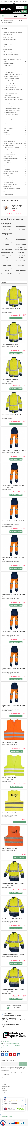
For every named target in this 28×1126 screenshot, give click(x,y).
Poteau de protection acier (7, 249)
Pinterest (14, 1054)
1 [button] (5, 213)
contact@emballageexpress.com (12, 1043)
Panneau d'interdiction (21, 260)
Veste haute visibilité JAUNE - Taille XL (13, 954)
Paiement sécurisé (6, 1086)
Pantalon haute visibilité (21, 226)
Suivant (18, 1007)
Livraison (4, 1077)
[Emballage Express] (6, 9)
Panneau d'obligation (7, 265)
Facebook (2, 1054)
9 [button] (20, 213)
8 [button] (18, 213)
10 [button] (22, 213)
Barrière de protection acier (7, 252)
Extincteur (7, 260)
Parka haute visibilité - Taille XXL (11, 415)
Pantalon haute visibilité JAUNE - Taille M (14, 450)
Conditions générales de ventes (9, 1082)
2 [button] (7, 213)
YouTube (10, 1054)
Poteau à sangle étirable (21, 239)
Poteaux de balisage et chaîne (21, 234)
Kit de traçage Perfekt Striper (7, 273)
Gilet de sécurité (7, 229)
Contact (3, 1088)
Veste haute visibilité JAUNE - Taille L (13, 919)
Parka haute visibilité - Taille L (10, 344)
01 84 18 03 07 (6, 1041)
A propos (4, 1084)
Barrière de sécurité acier (21, 244)
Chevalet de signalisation (21, 270)
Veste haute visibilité (21, 229)
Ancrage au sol (21, 252)
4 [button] (11, 213)
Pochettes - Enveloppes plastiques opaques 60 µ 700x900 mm (17, 207)
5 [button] (13, 213)
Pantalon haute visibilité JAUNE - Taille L (14, 485)
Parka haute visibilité (7, 226)
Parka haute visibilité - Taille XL (11, 379)
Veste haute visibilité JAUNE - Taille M (13, 883)
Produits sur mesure (6, 1092)
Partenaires (4, 1090)
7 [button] (16, 213)
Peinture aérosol (21, 273)
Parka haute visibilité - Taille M (11, 308)
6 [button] (14, 213)
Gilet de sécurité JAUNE (9, 777)
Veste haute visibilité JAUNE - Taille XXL (13, 989)
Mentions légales (5, 1079)
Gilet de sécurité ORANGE (9, 742)
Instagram (18, 1054)
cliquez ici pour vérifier (6, 1116)
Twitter (6, 1054)
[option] (14, 207)
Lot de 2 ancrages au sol (7, 277)
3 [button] (9, 213)
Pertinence (4, 282)
